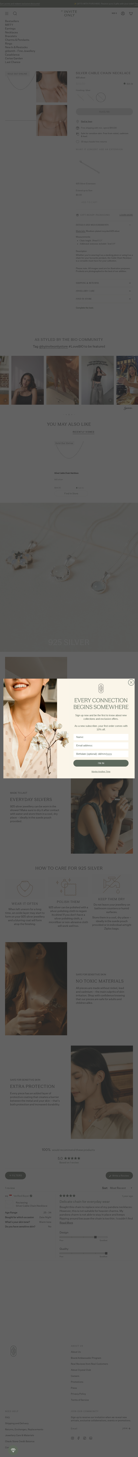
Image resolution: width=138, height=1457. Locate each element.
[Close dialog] (131, 682)
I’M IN (101, 763)
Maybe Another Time (101, 771)
